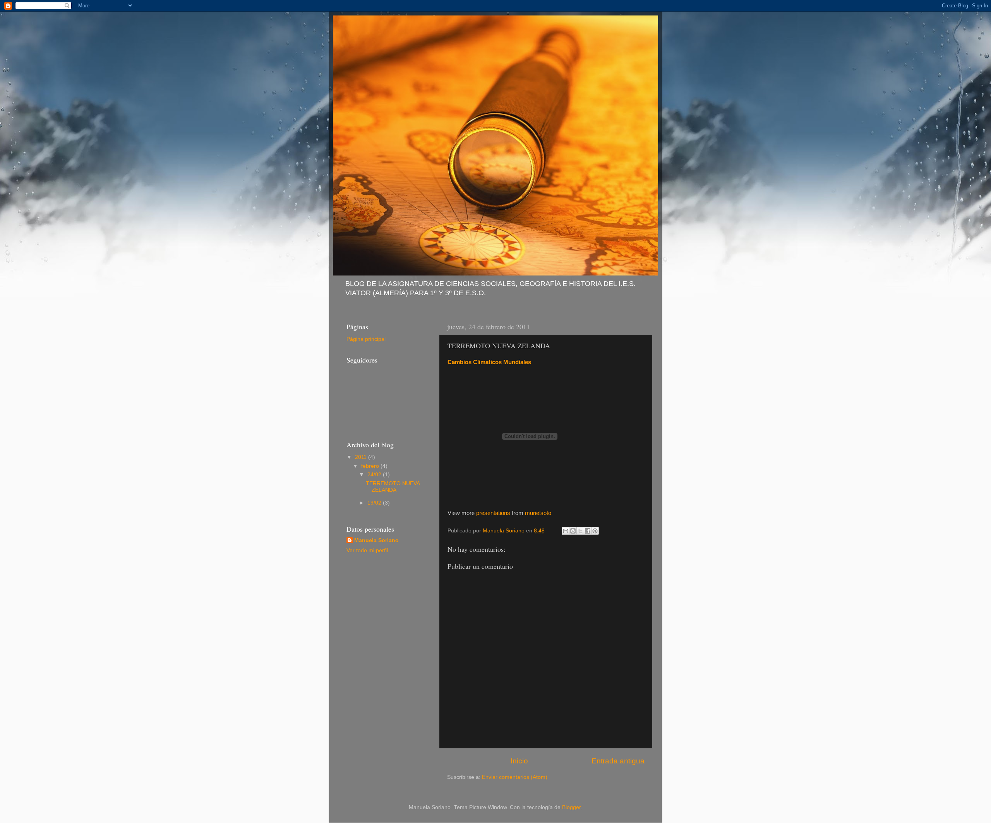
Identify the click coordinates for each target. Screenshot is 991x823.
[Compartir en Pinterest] (595, 531)
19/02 (375, 503)
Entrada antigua (618, 761)
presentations (493, 513)
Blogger (571, 807)
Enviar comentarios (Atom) (514, 777)
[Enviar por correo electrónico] (565, 531)
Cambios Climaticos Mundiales (489, 362)
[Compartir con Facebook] (588, 531)
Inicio (519, 761)
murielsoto (538, 513)
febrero (371, 466)
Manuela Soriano (376, 540)
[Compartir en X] (580, 531)
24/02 (375, 474)
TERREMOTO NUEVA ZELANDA (393, 487)
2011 (361, 457)
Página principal (366, 339)
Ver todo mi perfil (367, 550)
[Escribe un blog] (573, 531)
